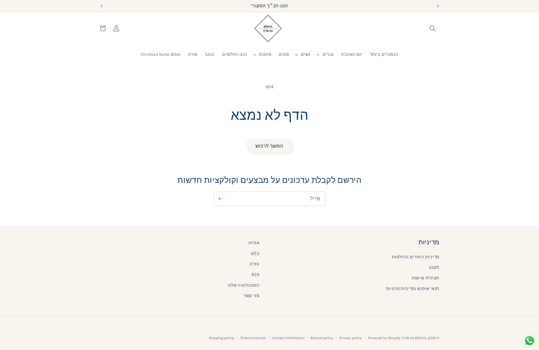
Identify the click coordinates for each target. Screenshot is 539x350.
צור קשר (251, 295)
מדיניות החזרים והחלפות (415, 256)
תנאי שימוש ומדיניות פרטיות (412, 288)
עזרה (254, 263)
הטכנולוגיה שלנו (243, 285)
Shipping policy (221, 338)
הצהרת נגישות (425, 277)
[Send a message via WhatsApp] (529, 340)
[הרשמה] (220, 199)
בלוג (255, 253)
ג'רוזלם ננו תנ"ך (413, 338)
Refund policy (322, 338)
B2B (255, 274)
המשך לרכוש (269, 146)
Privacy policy (350, 338)
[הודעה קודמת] (101, 6)
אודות (253, 242)
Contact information (288, 338)
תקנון (434, 267)
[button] (432, 28)
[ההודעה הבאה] (438, 6)
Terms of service (253, 338)
